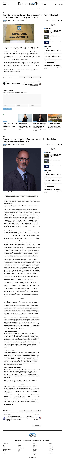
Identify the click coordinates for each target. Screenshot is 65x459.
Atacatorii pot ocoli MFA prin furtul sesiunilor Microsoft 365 (55, 42)
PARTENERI (51, 443)
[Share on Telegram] (34, 77)
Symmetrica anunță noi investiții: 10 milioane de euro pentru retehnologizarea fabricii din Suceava (10, 125)
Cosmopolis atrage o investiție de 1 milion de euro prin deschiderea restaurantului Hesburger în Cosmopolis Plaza (54, 125)
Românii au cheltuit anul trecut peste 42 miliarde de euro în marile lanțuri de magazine (52, 50)
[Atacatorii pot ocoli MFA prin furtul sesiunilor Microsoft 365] (46, 42)
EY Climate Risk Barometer (25, 211)
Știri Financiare (48, 46)
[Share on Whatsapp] (55, 21)
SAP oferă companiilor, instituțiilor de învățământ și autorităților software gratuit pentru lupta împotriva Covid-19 (25, 125)
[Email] (58, 21)
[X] (57, 4)
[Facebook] (55, 4)
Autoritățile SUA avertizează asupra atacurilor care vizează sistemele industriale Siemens (55, 36)
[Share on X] (52, 21)
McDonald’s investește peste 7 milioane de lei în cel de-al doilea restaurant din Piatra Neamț (53, 56)
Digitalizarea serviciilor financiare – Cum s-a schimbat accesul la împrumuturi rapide (53, 67)
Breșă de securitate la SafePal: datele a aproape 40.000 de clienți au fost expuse (56, 31)
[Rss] (60, 4)
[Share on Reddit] (31, 77)
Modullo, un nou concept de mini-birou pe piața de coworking (52, 61)
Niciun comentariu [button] (37, 425)
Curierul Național (11, 20)
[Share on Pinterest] (54, 21)
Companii (4, 12)
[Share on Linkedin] (57, 21)
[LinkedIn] (58, 4)
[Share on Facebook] (51, 21)
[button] (9, 2)
